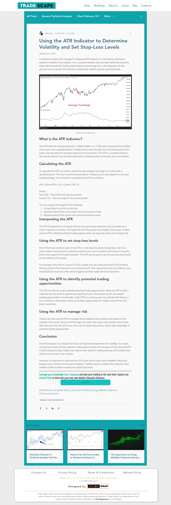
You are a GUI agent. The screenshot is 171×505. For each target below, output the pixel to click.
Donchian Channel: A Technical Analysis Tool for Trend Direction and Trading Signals (44, 456)
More (107, 16)
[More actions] (130, 33)
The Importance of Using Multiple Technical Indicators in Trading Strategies (126, 456)
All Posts (32, 16)
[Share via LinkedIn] (52, 408)
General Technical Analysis (57, 16)
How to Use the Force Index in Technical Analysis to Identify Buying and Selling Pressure (84, 456)
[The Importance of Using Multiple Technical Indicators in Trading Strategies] (126, 440)
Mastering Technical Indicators (52, 399)
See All (141, 425)
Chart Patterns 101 (88, 16)
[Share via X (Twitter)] (46, 408)
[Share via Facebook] (40, 408)
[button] (141, 16)
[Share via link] (59, 408)
